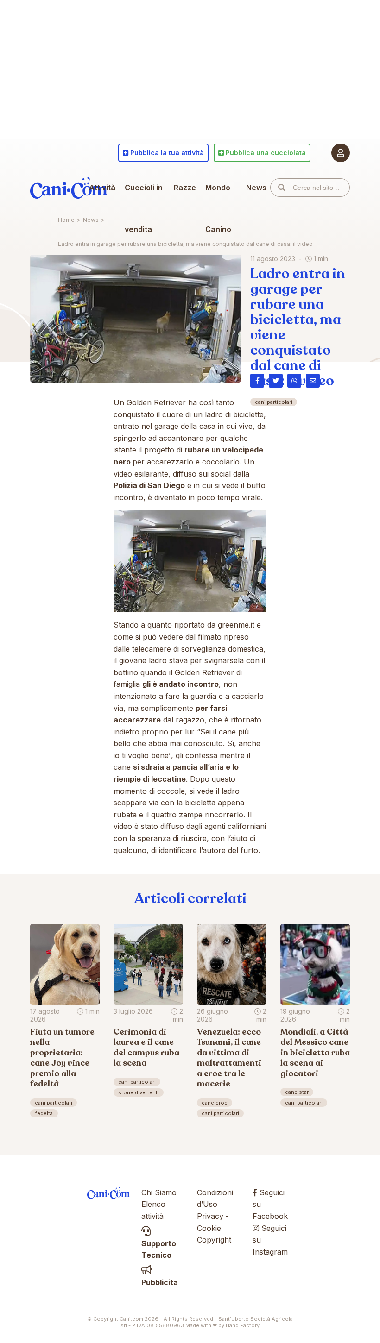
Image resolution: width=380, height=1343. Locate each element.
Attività (102, 187)
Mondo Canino (218, 208)
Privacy (210, 1216)
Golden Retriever (204, 672)
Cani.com (69, 187)
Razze (185, 187)
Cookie (209, 1228)
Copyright (214, 1239)
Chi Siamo (159, 1192)
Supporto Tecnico (158, 1249)
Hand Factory (243, 1325)
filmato (210, 636)
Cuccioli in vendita (144, 208)
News (256, 187)
